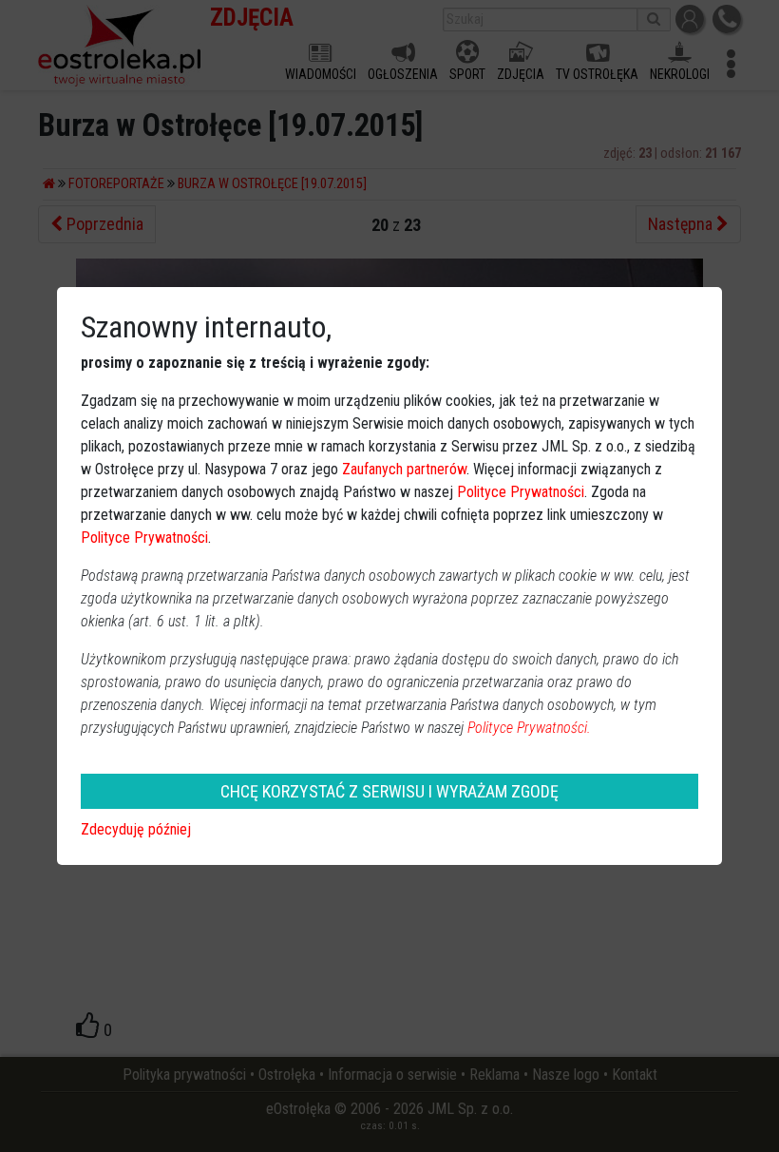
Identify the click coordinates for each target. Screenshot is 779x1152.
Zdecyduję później (136, 829)
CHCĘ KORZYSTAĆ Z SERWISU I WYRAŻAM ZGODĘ (389, 791)
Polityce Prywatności (520, 492)
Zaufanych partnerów (404, 469)
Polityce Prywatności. (529, 728)
